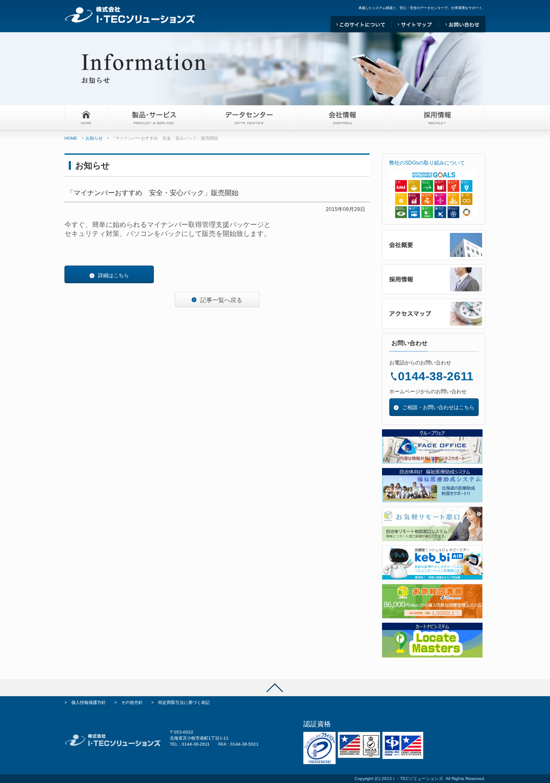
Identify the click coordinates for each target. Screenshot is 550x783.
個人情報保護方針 (88, 702)
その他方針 (132, 702)
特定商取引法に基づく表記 (184, 702)
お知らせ (94, 138)
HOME (70, 138)
